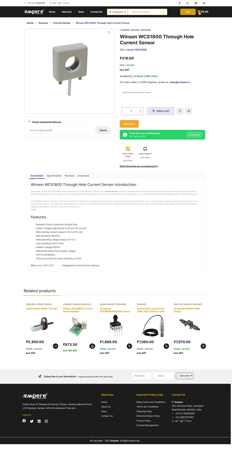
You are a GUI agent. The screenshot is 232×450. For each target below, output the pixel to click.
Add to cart (163, 111)
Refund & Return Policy (148, 416)
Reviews (69, 175)
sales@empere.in (179, 82)
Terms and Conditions (147, 406)
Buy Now (129, 123)
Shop (81, 11)
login (188, 12)
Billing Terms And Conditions (151, 402)
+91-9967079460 (184, 417)
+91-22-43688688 (36, 3)
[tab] (37, 176)
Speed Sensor (44, 304)
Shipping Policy (144, 411)
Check (103, 130)
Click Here (127, 160)
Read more (55, 346)
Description (36, 175)
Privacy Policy (144, 420)
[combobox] (143, 12)
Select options (91, 346)
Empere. (115, 440)
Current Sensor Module (77, 304)
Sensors (43, 22)
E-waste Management (148, 425)
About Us (67, 11)
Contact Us (96, 11)
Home (52, 11)
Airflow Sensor (183, 304)
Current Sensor (61, 22)
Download (83, 175)
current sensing (111, 191)
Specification (54, 175)
